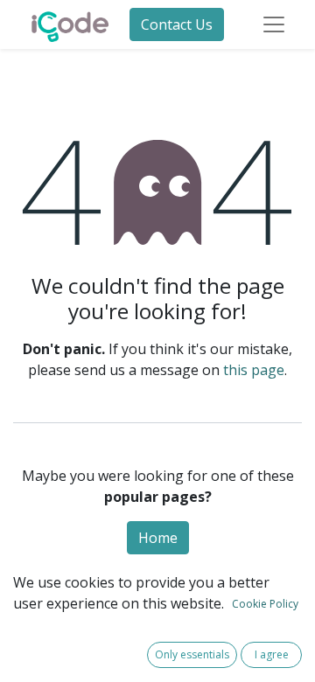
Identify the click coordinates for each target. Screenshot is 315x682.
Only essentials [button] (192, 654)
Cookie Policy (265, 603)
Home (158, 537)
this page (253, 369)
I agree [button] (272, 654)
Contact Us (177, 24)
